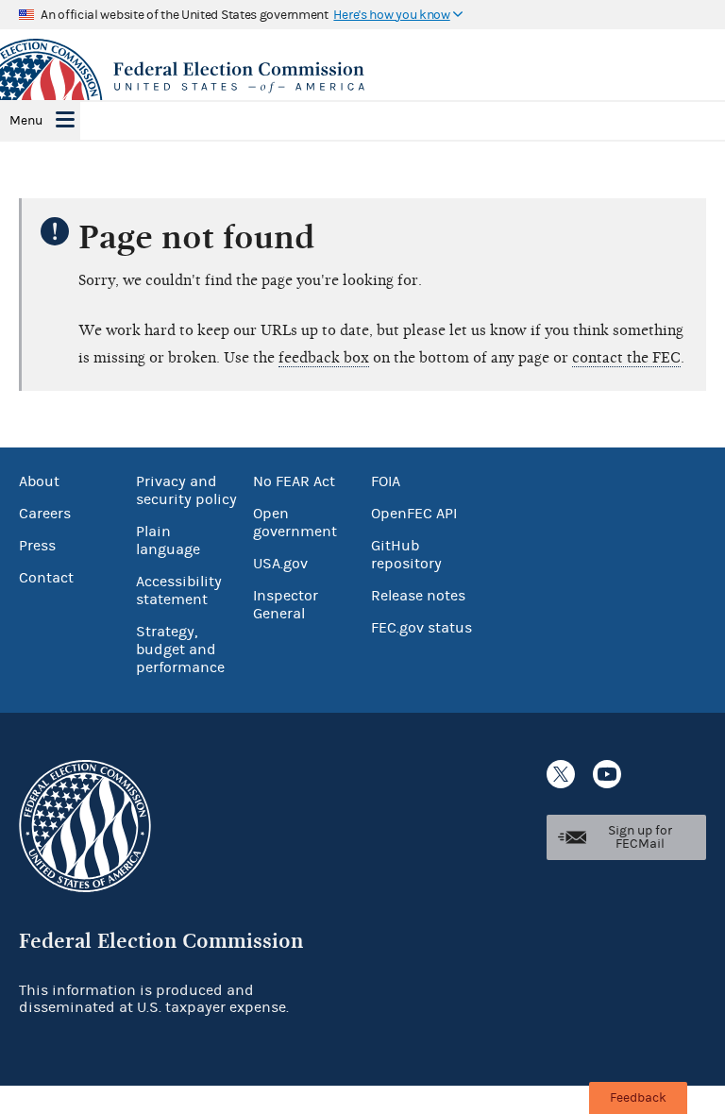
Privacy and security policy (186, 490)
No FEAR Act (294, 481)
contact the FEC (626, 357)
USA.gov (280, 563)
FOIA (385, 481)
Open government (295, 522)
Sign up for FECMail (640, 837)
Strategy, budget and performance (180, 649)
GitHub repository (406, 554)
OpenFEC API (414, 513)
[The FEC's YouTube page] (607, 774)
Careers (45, 513)
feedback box (323, 357)
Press (37, 545)
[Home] (362, 77)
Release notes (418, 595)
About (39, 481)
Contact (46, 577)
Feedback (638, 1098)
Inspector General (285, 604)
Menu (25, 120)
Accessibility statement (179, 590)
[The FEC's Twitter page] (561, 774)
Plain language (168, 540)
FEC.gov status (421, 627)
